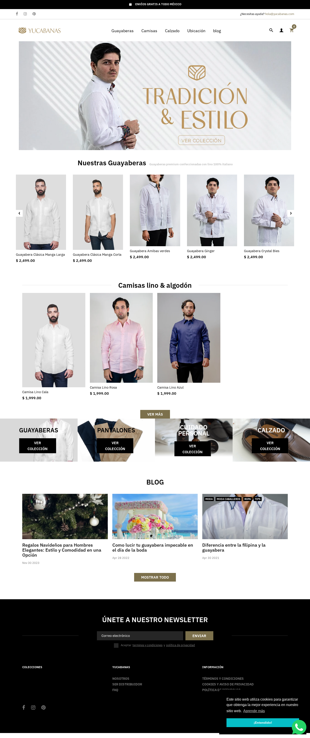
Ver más (155, 414)
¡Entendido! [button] (263, 722)
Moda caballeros (228, 499)
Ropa (247, 499)
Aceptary (158, 645)
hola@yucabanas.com (279, 14)
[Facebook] (17, 14)
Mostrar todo (155, 577)
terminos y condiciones (147, 645)
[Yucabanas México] (40, 30)
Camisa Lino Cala (35, 392)
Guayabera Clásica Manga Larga (40, 254)
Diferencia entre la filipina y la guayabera (234, 547)
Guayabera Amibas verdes (150, 251)
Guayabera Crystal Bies (261, 251)
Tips (258, 499)
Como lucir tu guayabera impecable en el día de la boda (152, 547)
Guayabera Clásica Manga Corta (97, 254)
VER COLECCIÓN (37, 446)
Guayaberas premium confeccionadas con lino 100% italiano (191, 164)
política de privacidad (180, 645)
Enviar (199, 635)
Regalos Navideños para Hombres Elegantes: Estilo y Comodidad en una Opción (61, 550)
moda (209, 499)
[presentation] (19, 213)
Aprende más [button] (254, 711)
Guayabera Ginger (201, 251)
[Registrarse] (281, 30)
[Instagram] (25, 14)
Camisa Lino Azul (170, 387)
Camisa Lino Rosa (103, 387)
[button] (293, 95)
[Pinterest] (34, 14)
